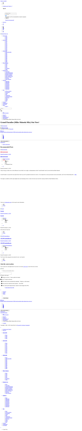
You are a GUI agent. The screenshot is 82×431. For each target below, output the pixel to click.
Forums (4, 102)
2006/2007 (7, 81)
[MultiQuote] (4, 204)
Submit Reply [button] (5, 298)
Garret (2, 211)
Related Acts (5, 70)
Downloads (7, 92)
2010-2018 (5, 40)
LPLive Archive (8, 91)
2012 (6, 43)
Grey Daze (7, 71)
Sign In (7, 18)
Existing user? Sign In (7, 6)
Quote (4, 205)
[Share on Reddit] (3, 136)
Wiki (6, 100)
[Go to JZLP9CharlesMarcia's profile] (5, 236)
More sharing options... (5, 141)
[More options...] (3, 166)
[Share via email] (3, 137)
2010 (6, 41)
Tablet (4, 292)
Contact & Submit (8, 96)
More (4, 105)
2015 (6, 46)
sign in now (25, 266)
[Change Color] (3, 4)
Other (6, 69)
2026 (6, 39)
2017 (6, 48)
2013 (6, 44)
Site (3, 90)
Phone (4, 293)
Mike (76, 174)
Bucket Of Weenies (9, 73)
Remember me (8, 16)
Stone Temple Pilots (9, 75)
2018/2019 (7, 87)
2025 (6, 38)
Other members (8, 79)
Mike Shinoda (5, 62)
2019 (6, 65)
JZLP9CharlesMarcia (5, 238)
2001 (6, 53)
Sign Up (4, 22)
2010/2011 (7, 83)
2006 (6, 58)
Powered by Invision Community (23, 325)
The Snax (7, 78)
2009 (6, 61)
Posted (5, 154)
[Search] (1, 111)
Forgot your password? (9, 20)
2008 (6, 60)
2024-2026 (5, 35)
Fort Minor (7, 68)
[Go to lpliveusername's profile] (3, 125)
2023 (6, 67)
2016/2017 (7, 86)
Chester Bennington (9, 72)
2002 (6, 54)
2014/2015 (7, 85)
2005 (6, 57)
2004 (6, 56)
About (6, 93)
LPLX (6, 99)
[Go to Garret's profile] (2, 208)
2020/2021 (7, 89)
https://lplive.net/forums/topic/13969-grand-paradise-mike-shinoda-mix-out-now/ (16, 132)
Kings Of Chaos (8, 77)
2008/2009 (7, 82)
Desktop (4, 291)
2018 (6, 49)
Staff (6, 94)
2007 (6, 59)
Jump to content (3, 1)
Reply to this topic (6, 144)
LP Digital (5, 104)
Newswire (11, 128)
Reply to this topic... (5, 275)
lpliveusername (5, 127)
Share (2, 131)
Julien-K (4, 80)
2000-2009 (5, 51)
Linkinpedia (5, 103)
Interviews (7, 97)
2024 (6, 36)
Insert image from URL (9, 287)
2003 (6, 55)
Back (6, 335)
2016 (6, 47)
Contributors (7, 95)
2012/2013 (7, 84)
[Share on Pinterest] (3, 138)
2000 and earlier (8, 52)
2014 (6, 45)
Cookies (4, 323)
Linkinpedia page (8, 202)
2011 (6, 42)
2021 (6, 66)
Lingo (6, 98)
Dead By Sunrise (8, 74)
